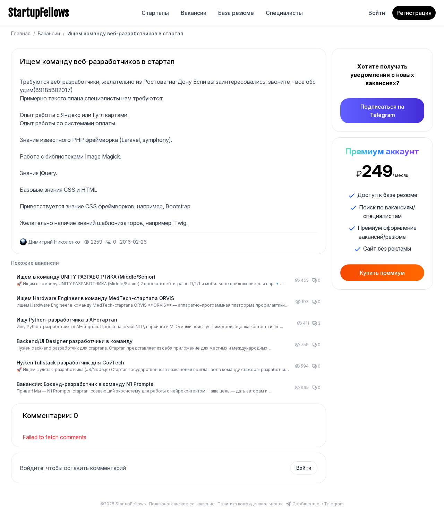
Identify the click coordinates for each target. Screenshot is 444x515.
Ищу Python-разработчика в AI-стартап (67, 320)
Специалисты (284, 12)
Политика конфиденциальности (250, 503)
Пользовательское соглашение (182, 503)
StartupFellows (38, 13)
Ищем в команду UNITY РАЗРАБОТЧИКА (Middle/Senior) (86, 277)
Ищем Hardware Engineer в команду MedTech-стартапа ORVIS (95, 298)
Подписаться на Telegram (382, 110)
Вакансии (193, 12)
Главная (21, 33)
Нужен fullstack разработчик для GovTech (70, 362)
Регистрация (414, 12)
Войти (376, 12)
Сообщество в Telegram (318, 503)
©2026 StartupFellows (123, 503)
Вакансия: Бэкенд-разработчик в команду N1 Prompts (85, 384)
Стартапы (155, 12)
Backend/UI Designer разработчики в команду (75, 341)
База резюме (236, 12)
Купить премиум (382, 272)
